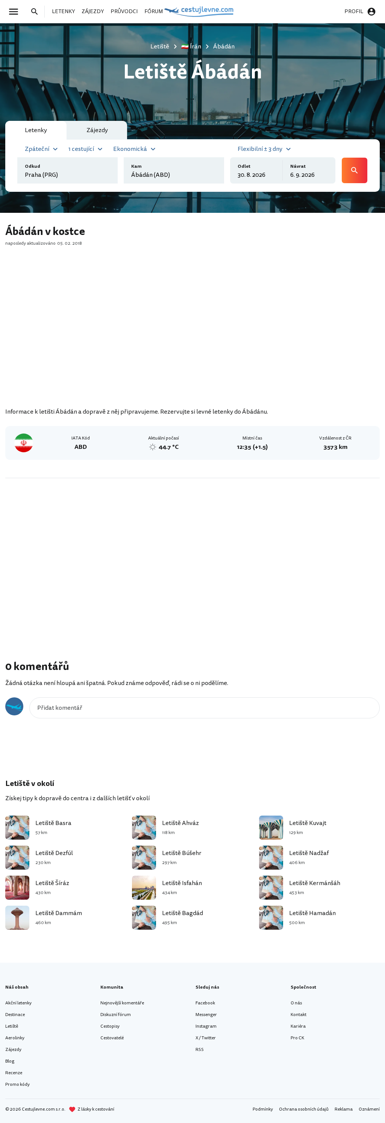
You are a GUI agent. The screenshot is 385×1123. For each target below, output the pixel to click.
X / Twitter (206, 1038)
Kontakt (298, 1015)
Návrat (298, 166)
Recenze (13, 1073)
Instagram (206, 1026)
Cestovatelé (112, 1038)
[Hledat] (37, 11)
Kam (136, 166)
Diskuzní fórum (115, 1015)
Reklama (344, 1109)
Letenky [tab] (36, 130)
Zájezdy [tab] (97, 130)
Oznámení (369, 1109)
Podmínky (263, 1109)
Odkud (32, 166)
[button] (42, 148)
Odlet (244, 166)
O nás (296, 1003)
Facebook (205, 1003)
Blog (9, 1061)
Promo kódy (17, 1084)
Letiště (11, 1026)
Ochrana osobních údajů (304, 1109)
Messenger (206, 1015)
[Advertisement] (192, 341)
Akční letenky (18, 1003)
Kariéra (298, 1026)
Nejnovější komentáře (122, 1003)
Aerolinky (14, 1038)
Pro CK (297, 1038)
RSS (200, 1049)
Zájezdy (13, 1049)
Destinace (15, 1015)
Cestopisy (110, 1026)
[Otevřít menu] (16, 11)
